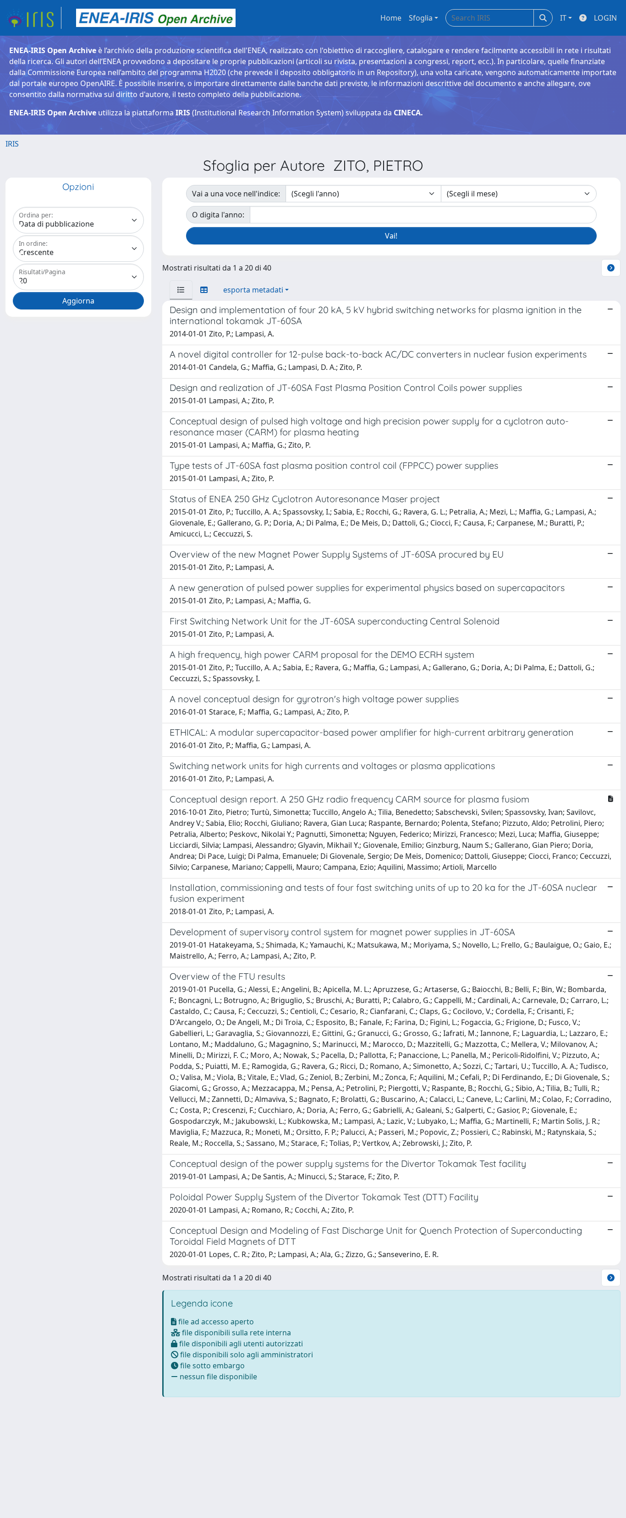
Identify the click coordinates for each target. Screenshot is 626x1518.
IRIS (12, 144)
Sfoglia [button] (421, 18)
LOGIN (605, 18)
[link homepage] (33, 18)
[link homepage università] (156, 18)
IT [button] (563, 18)
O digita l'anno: (218, 215)
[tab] (181, 289)
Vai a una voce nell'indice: (236, 194)
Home (390, 18)
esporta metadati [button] (253, 290)
